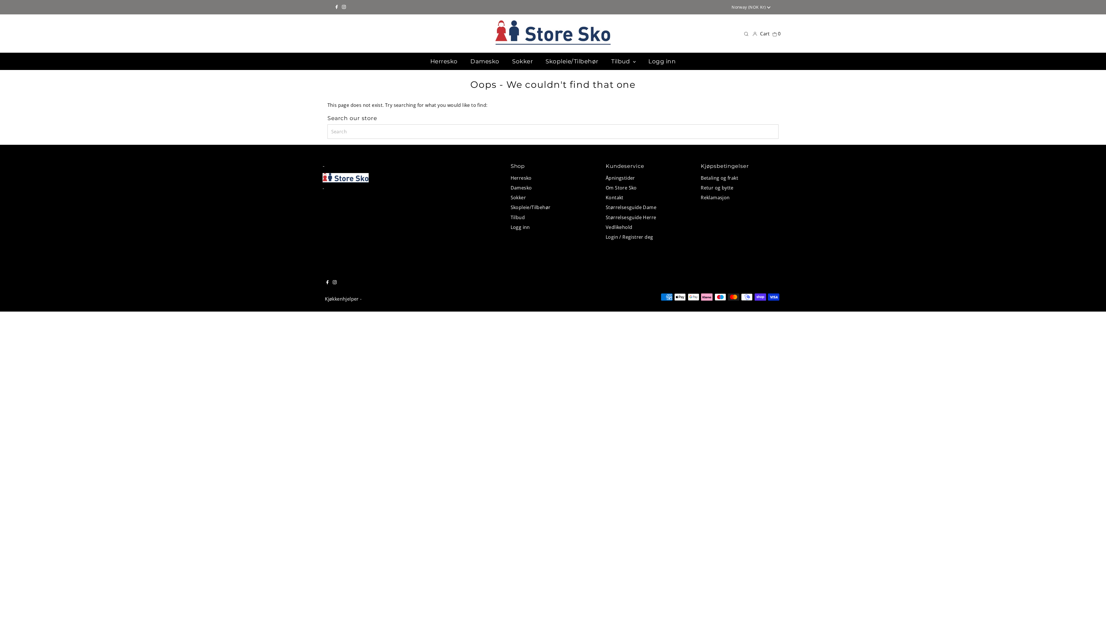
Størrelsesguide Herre (631, 217)
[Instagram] (343, 7)
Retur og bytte (717, 188)
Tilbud (518, 217)
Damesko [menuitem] (484, 61)
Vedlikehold (619, 227)
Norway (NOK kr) (749, 7)
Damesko (521, 188)
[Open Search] (746, 33)
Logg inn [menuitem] (662, 61)
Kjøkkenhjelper (342, 299)
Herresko (521, 178)
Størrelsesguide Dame (631, 207)
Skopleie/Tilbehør (531, 207)
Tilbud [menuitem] (621, 61)
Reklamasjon (715, 197)
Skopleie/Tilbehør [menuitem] (572, 61)
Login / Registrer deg (629, 237)
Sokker (518, 197)
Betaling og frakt (719, 178)
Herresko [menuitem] (444, 61)
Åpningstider (620, 178)
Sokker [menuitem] (522, 61)
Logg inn (520, 227)
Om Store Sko (621, 188)
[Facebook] (336, 7)
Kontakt (615, 197)
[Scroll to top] (1094, 610)
